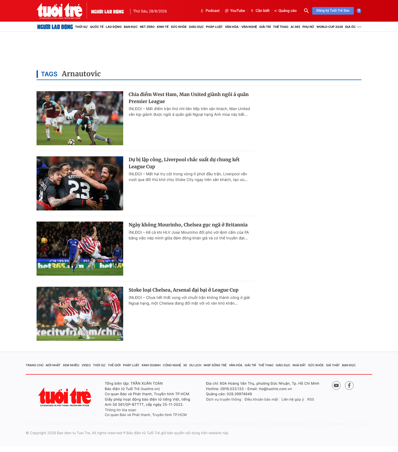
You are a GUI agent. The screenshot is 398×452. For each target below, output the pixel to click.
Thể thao (280, 27)
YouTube (237, 11)
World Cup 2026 (330, 27)
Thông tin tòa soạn (120, 410)
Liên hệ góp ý (293, 399)
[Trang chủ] (55, 26)
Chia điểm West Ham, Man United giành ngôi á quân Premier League (189, 97)
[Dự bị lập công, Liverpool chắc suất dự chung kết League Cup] (80, 183)
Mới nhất (53, 365)
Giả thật (333, 365)
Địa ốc (350, 27)
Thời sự (81, 27)
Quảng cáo (288, 11)
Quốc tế (96, 27)
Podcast (212, 11)
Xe (185, 365)
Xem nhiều (71, 365)
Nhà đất (299, 365)
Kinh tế (163, 27)
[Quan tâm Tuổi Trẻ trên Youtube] (336, 385)
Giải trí (265, 27)
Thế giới (114, 365)
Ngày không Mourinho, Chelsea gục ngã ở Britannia (188, 225)
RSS (310, 399)
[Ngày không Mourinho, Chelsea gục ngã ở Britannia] (80, 249)
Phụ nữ (308, 27)
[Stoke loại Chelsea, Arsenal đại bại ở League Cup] (80, 314)
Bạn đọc (131, 27)
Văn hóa (236, 365)
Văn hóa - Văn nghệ (241, 27)
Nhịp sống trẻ (215, 365)
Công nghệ (172, 365)
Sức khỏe (179, 27)
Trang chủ (35, 365)
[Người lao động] (107, 10)
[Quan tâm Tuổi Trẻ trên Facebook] (349, 385)
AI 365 (295, 27)
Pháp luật (214, 27)
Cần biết (263, 11)
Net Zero (147, 27)
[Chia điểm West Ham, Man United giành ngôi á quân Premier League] (80, 118)
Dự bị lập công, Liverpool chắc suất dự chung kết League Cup (184, 163)
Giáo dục (196, 27)
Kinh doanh (151, 365)
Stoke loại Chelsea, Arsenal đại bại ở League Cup (184, 290)
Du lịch (195, 365)
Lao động (114, 27)
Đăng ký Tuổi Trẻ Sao (333, 11)
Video (86, 365)
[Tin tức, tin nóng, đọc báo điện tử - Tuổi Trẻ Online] (64, 11)
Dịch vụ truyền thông (223, 399)
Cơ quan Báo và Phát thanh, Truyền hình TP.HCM (146, 415)
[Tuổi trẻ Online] (65, 397)
